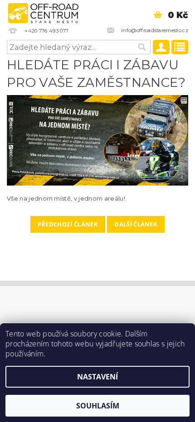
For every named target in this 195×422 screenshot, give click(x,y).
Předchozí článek (68, 224)
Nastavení (97, 377)
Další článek (135, 224)
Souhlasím (97, 406)
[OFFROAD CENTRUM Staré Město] (43, 12)
